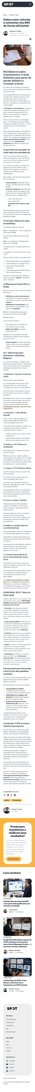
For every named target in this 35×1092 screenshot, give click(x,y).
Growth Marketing (11, 1019)
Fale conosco (13, 859)
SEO (7, 1028)
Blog (7, 1044)
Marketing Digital (10, 1031)
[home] (8, 4)
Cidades (8, 1051)
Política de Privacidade (9, 1078)
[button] (30, 4)
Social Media (9, 1025)
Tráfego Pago (10, 1022)
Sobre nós (9, 1047)
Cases (8, 1041)
